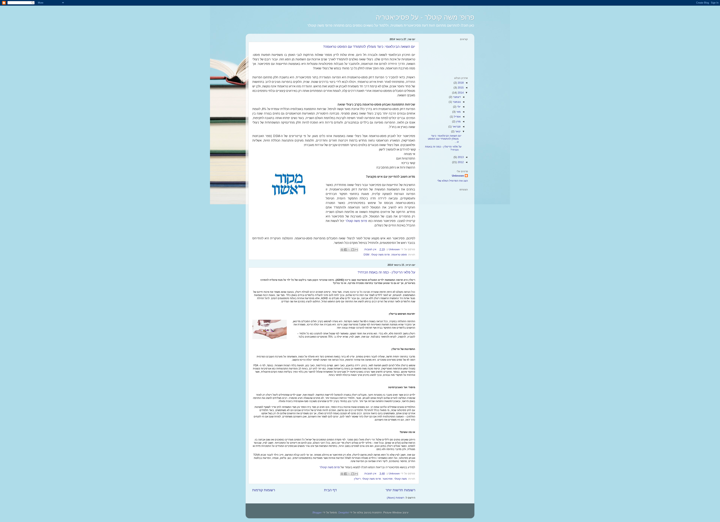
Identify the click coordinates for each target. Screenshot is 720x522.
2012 (460, 162)
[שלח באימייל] (356, 250)
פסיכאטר (387, 478)
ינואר (457, 131)
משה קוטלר (400, 478)
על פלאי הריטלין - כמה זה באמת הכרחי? (386, 272)
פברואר (456, 126)
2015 (460, 87)
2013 (460, 157)
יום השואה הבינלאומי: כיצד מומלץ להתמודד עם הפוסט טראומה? (369, 47)
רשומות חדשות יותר (400, 490)
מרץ (458, 121)
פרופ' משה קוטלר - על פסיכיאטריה (425, 17)
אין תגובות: (369, 249)
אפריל (457, 116)
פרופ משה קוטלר (356, 220)
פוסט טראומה (399, 254)
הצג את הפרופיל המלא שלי (452, 180)
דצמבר (456, 97)
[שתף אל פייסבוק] (345, 250)
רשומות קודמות (263, 490)
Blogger (317, 512)
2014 (460, 92)
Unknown (458, 175)
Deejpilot (343, 512)
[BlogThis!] (353, 250)
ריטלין (357, 478)
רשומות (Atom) (395, 497)
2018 (460, 82)
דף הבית (330, 490)
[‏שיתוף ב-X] (349, 250)
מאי (458, 111)
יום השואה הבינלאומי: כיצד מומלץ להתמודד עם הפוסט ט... (444, 138)
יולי (458, 106)
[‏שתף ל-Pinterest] (342, 250)
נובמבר (456, 101)
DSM (366, 254)
